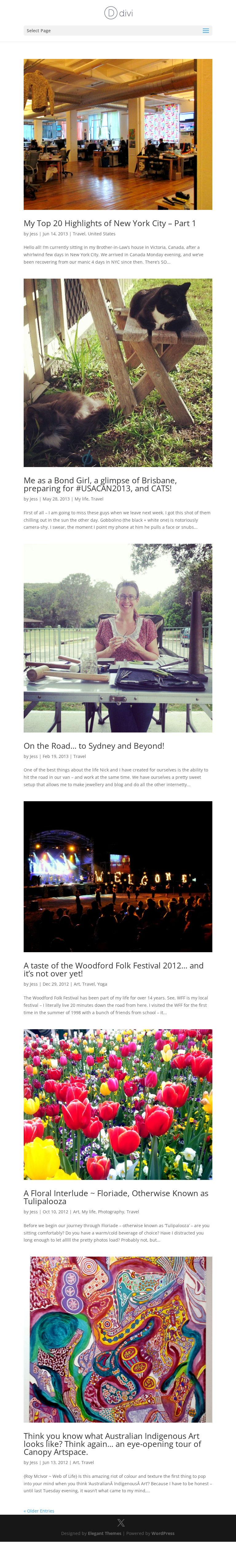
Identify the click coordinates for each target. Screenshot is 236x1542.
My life (81, 499)
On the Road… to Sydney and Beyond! (94, 745)
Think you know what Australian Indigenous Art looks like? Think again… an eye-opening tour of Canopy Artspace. (112, 1443)
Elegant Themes (104, 1533)
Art (77, 984)
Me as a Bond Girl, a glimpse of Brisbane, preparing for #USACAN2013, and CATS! (100, 484)
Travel (79, 234)
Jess (34, 234)
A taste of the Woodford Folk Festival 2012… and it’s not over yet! (114, 969)
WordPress (163, 1533)
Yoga (102, 984)
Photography (111, 1212)
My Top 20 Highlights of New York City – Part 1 (110, 223)
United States (102, 234)
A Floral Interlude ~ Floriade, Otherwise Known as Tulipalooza (116, 1197)
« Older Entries (39, 1511)
